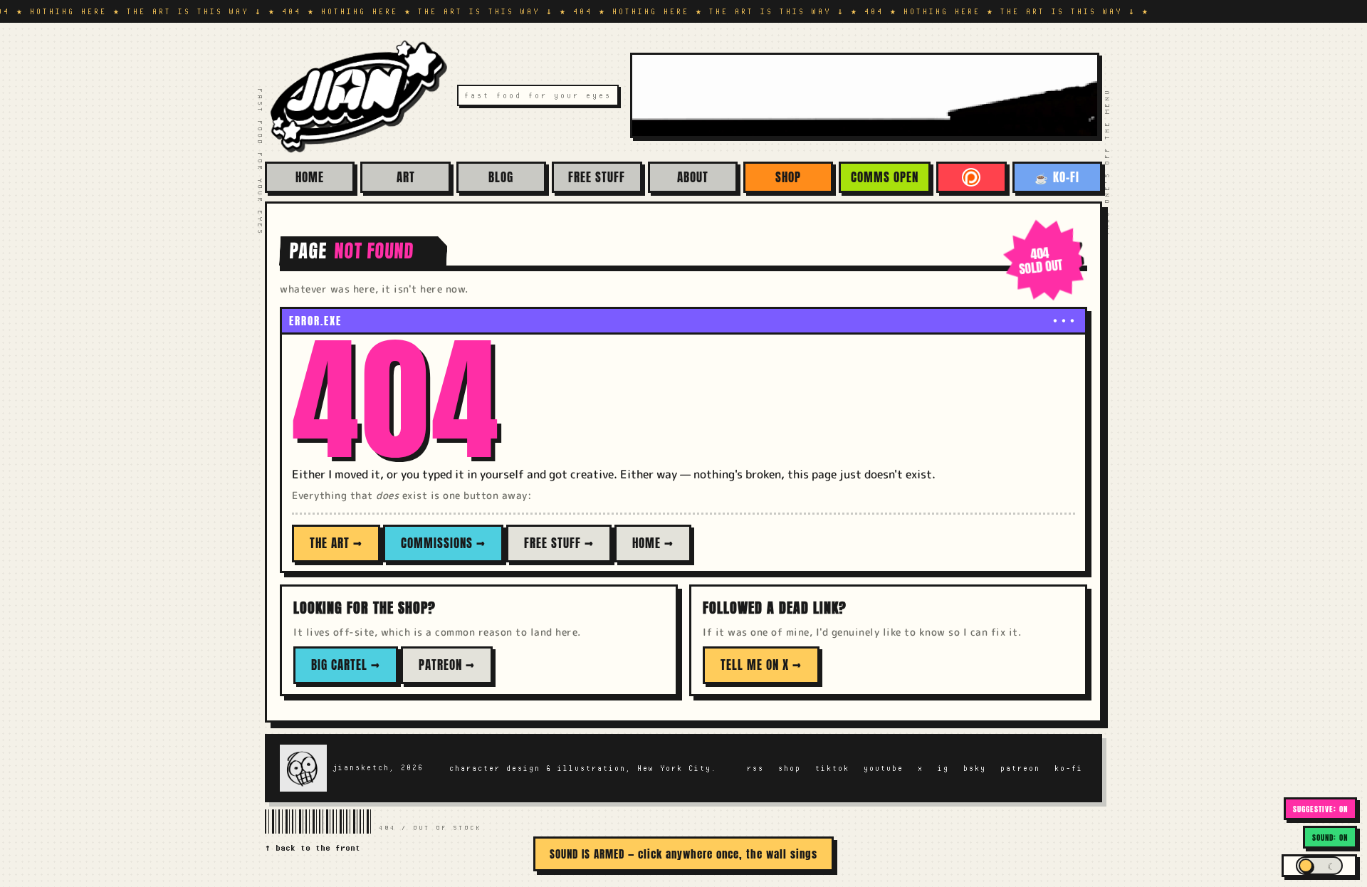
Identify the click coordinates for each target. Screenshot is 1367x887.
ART (406, 177)
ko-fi (1068, 767)
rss (755, 767)
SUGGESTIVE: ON (1320, 809)
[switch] (1319, 865)
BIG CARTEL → (345, 665)
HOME (309, 177)
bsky (974, 767)
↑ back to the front (312, 847)
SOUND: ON (1330, 837)
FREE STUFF (596, 177)
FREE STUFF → (559, 543)
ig (943, 767)
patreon (1020, 767)
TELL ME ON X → (761, 665)
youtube (884, 767)
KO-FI (1057, 177)
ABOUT (692, 177)
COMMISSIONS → (443, 543)
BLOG (500, 177)
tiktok (832, 767)
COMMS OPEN (884, 177)
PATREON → (447, 665)
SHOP (788, 177)
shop (789, 767)
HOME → (653, 543)
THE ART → (336, 543)
